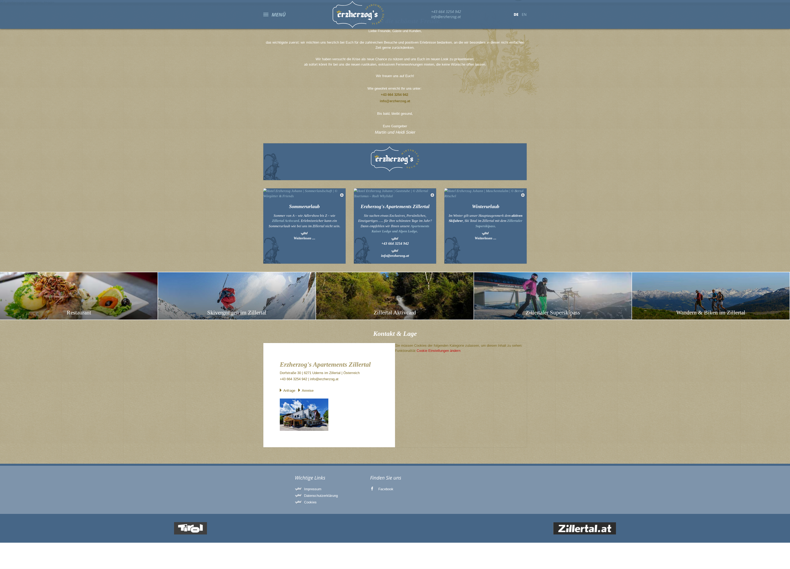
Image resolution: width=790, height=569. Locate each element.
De (516, 14)
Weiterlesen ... (304, 238)
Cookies (310, 502)
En (524, 14)
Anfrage (289, 391)
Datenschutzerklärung (321, 496)
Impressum (312, 489)
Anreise (308, 391)
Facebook (385, 489)
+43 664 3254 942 (446, 11)
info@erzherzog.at (446, 16)
